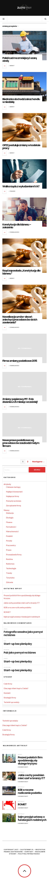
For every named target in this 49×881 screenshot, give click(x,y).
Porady (9, 540)
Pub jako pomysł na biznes (20, 652)
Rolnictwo (10, 564)
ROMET (7, 612)
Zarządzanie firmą (13, 505)
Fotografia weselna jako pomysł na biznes (23, 633)
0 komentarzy (23, 767)
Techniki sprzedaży (11, 702)
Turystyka (10, 577)
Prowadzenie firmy (14, 554)
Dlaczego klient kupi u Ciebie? (16, 688)
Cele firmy (8, 684)
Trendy (9, 573)
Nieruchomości (12, 531)
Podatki (9, 536)
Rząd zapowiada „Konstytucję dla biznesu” (21, 272)
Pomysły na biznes (13, 501)
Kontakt (7, 693)
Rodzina (9, 559)
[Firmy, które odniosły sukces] (24, 8)
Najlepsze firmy (12, 496)
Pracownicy (11, 545)
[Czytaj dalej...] (4, 66)
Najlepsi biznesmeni (14, 491)
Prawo (8, 550)
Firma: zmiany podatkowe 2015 (19, 361)
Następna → (38, 461)
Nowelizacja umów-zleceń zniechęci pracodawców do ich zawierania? (19, 319)
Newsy (12, 65)
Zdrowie (9, 582)
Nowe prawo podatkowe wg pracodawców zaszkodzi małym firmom (20, 443)
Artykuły (7, 484)
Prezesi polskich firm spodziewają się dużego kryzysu (30, 760)
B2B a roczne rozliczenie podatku (17, 607)
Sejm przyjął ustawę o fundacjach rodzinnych (22, 617)
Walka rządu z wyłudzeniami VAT (20, 186)
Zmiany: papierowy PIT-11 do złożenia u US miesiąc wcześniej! (20, 400)
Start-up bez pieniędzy (18, 643)
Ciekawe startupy (13, 487)
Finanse (12, 191)
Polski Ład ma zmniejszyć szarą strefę (19, 59)
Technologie (11, 568)
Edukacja (10, 513)
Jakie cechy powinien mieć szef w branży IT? (22, 603)
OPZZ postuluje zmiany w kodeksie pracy (21, 146)
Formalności (14, 232)
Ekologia (9, 517)
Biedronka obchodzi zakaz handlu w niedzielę (21, 100)
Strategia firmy (10, 697)
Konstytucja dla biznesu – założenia (16, 226)
